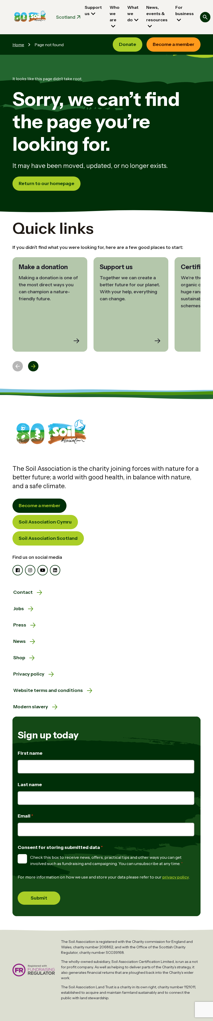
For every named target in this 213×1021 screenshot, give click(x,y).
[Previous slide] (17, 366)
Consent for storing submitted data (59, 847)
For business (184, 10)
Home (18, 44)
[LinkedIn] (55, 570)
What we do (132, 13)
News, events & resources (157, 13)
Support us (93, 10)
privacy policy (175, 877)
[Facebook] (17, 570)
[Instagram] (30, 570)
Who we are (114, 13)
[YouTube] (42, 570)
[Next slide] (33, 366)
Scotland (65, 17)
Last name (30, 784)
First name (30, 753)
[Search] (205, 17)
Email (24, 816)
